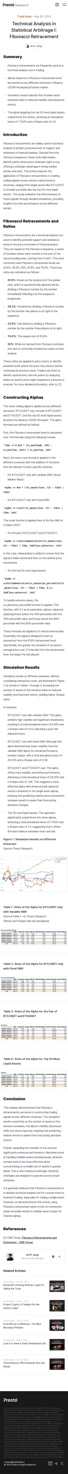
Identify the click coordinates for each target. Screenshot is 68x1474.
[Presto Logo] (11, 1402)
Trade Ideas (24, 16)
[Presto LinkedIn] (50, 1463)
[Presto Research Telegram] (56, 1463)
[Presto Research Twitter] (62, 1463)
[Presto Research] (14, 5)
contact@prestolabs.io (20, 1463)
